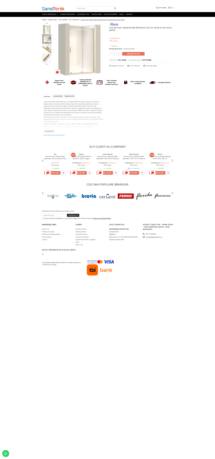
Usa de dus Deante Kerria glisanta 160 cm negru (81, 157)
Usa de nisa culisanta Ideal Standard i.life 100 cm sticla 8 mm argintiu (107, 157)
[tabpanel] (79, 49)
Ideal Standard (107, 154)
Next (46, 64)
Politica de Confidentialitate (102, 218)
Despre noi (45, 229)
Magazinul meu (49, 224)
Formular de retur (81, 234)
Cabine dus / (53, 20)
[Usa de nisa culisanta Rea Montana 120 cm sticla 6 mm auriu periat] (79, 49)
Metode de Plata (81, 229)
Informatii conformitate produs (54, 135)
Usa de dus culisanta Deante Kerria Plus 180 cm (160, 157)
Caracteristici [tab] (58, 96)
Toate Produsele (49, 14)
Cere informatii (134, 66)
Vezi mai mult (49, 131)
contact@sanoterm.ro (153, 237)
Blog (121, 14)
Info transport (46, 237)
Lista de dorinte (110, 14)
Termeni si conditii (48, 232)
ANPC (77, 242)
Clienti (79, 224)
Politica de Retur (81, 232)
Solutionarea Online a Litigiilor (86, 240)
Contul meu (96, 14)
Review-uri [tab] (69, 96)
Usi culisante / (74, 20)
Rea (55, 154)
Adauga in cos (133, 54)
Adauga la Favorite (117, 66)
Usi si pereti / (63, 20)
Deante (81, 154)
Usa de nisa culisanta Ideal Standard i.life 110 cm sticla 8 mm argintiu (134, 157)
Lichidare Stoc (83, 14)
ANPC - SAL (79, 245)
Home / (45, 20)
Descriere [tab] (47, 96)
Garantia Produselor (82, 237)
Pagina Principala (67, 14)
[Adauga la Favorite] (63, 173)
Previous (46, 23)
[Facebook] (42, 254)
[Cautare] (115, 8)
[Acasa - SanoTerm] (53, 8)
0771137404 (150, 234)
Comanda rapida (151, 66)
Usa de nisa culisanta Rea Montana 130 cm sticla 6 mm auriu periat (55, 157)
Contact (129, 14)
